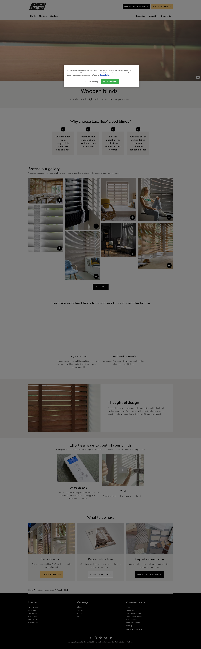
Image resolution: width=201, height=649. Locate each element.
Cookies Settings (92, 82)
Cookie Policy (105, 75)
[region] (101, 76)
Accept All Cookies (110, 82)
